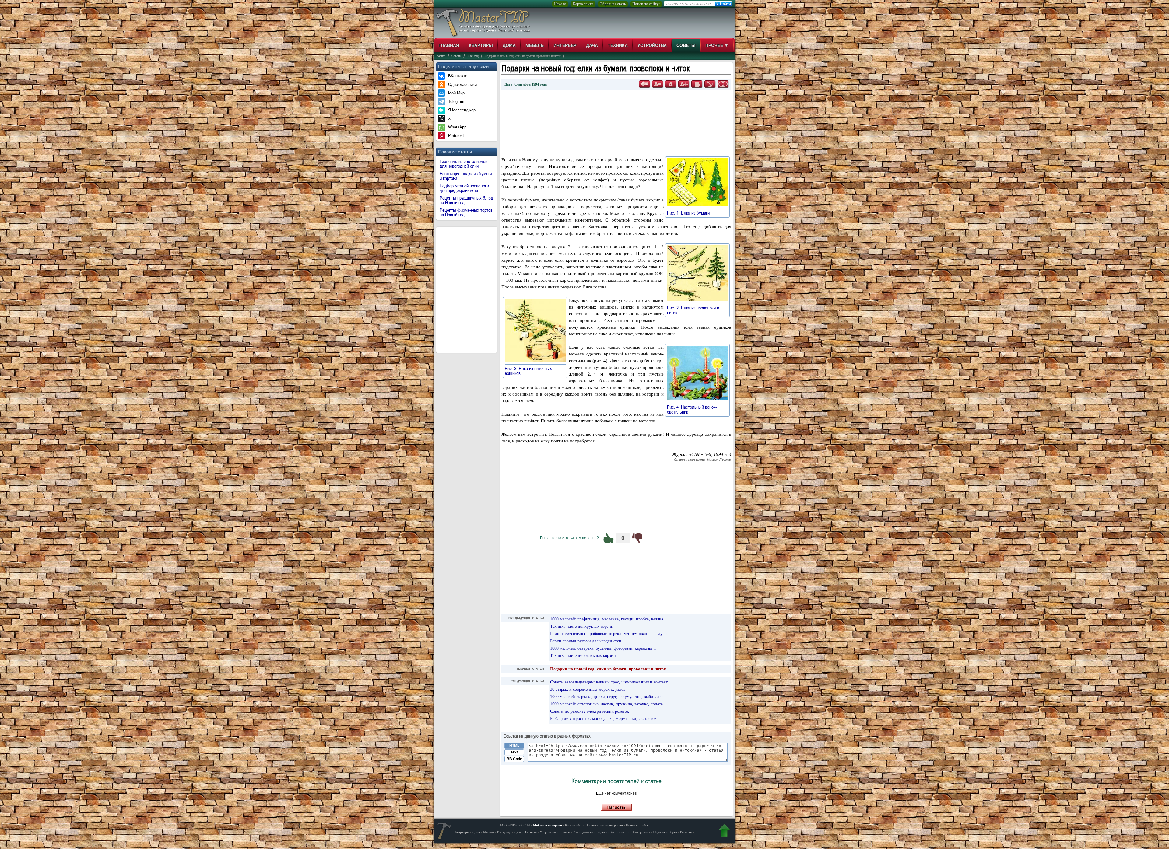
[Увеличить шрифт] (684, 84)
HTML (514, 745)
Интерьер (564, 45)
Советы (686, 45)
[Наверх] (724, 831)
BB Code (514, 759)
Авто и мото (619, 832)
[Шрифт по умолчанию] (670, 84)
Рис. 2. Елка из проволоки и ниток (693, 310)
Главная (448, 45)
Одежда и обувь (665, 832)
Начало (560, 4)
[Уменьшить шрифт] (657, 84)
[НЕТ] (637, 538)
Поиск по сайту (637, 825)
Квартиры (481, 45)
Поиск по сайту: (646, 4)
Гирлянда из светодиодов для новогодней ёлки (463, 163)
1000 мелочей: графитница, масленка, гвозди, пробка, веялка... (608, 619)
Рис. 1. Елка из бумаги (691, 213)
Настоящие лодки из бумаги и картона (466, 175)
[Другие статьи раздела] (697, 84)
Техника (618, 45)
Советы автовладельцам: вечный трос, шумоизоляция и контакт (609, 682)
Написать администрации (604, 825)
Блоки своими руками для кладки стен (585, 641)
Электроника (641, 832)
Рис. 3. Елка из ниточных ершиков (528, 370)
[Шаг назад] (644, 84)
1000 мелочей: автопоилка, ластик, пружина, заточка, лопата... (608, 704)
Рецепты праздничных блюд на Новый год (466, 200)
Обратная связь (613, 4)
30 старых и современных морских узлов (588, 689)
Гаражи (601, 832)
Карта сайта (583, 4)
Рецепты (686, 832)
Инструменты (583, 832)
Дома (509, 45)
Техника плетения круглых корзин (581, 626)
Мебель (534, 45)
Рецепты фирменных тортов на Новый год (466, 212)
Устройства (652, 45)
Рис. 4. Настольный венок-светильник (692, 409)
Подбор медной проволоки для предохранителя (464, 188)
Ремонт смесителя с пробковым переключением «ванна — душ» (609, 633)
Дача (592, 45)
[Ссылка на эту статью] (710, 84)
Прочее (716, 45)
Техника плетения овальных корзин (583, 655)
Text (514, 752)
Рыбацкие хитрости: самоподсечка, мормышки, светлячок (603, 718)
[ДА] (608, 538)
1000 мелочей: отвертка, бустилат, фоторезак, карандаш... (603, 648)
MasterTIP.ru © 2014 (515, 825)
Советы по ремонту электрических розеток (589, 711)
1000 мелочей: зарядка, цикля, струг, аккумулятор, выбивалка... (608, 696)
